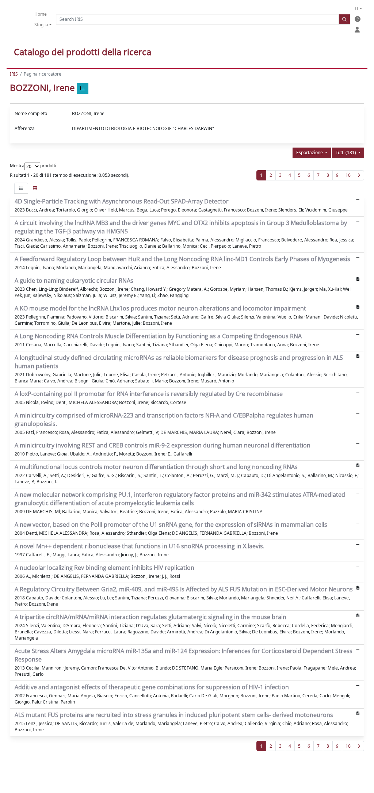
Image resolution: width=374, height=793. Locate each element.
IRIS (14, 74)
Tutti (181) (346, 152)
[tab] (21, 188)
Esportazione (310, 152)
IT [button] (357, 8)
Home (40, 14)
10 (348, 175)
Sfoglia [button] (41, 25)
